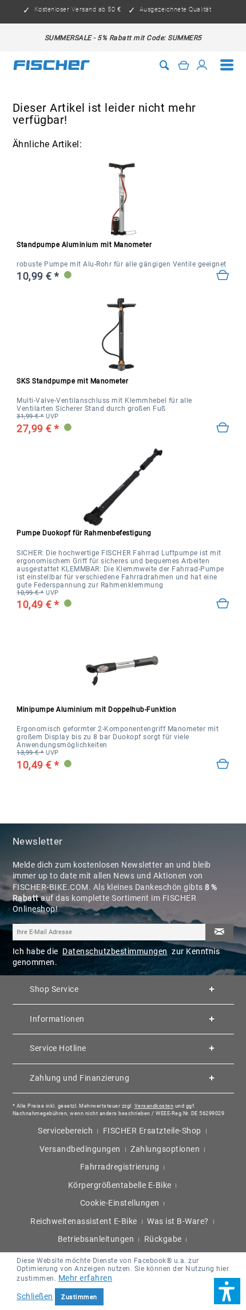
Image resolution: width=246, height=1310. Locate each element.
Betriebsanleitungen (96, 1239)
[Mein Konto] (202, 65)
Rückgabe (163, 1239)
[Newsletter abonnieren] (219, 933)
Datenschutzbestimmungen (115, 951)
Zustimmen (79, 1297)
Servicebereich (65, 1130)
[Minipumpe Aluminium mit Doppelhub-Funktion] (222, 764)
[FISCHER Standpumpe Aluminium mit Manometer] (123, 198)
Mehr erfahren (85, 1277)
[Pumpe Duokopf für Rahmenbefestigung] (222, 604)
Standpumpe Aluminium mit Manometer (84, 245)
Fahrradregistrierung (120, 1166)
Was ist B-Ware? (178, 1221)
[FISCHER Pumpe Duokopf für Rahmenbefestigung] (123, 487)
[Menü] (227, 65)
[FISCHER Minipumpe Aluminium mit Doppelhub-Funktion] (123, 663)
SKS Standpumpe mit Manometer (72, 381)
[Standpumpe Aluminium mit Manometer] (222, 275)
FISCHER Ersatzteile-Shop (152, 1130)
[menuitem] (227, 65)
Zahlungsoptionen (165, 1149)
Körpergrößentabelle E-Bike (120, 1185)
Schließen (35, 1296)
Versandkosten (154, 1106)
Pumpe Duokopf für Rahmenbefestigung (84, 533)
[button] (227, 1291)
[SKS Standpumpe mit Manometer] (123, 335)
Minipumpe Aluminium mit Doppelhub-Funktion (96, 709)
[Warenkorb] (184, 65)
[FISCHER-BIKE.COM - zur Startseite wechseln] (52, 65)
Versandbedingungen (80, 1149)
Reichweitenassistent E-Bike (83, 1221)
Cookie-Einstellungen (120, 1202)
